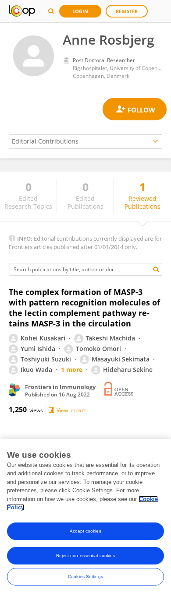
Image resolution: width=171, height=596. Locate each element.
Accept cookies (85, 531)
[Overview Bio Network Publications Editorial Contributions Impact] (85, 141)
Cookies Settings (85, 576)
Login (80, 11)
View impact (71, 410)
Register (127, 11)
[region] (85, 517)
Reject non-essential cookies (85, 555)
